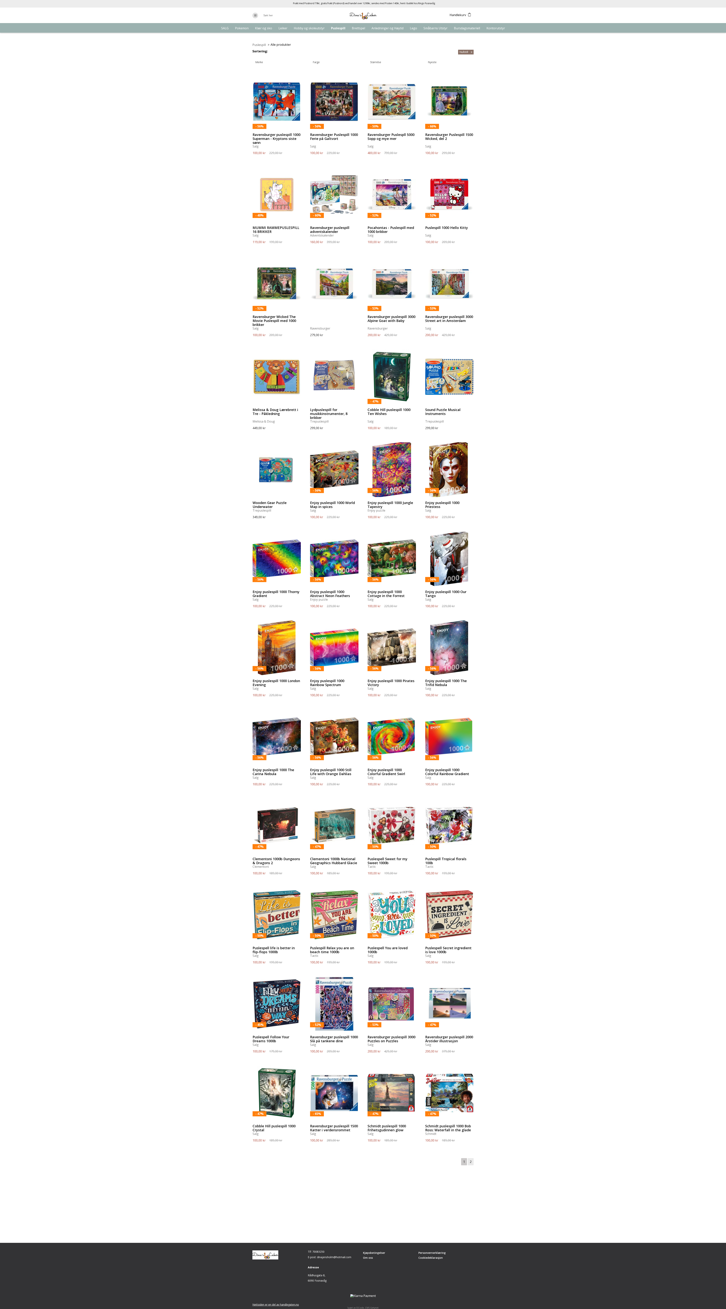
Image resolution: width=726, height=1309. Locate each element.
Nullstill (465, 52)
